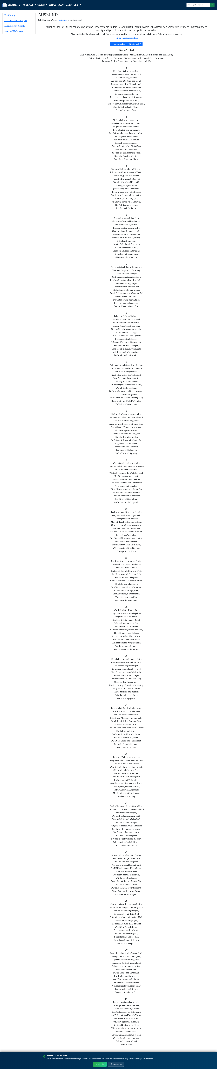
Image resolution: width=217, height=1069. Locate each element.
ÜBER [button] (77, 5)
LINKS (69, 5)
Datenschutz (117, 1064)
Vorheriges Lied (119, 44)
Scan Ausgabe (14, 26)
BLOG (61, 5)
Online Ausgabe (15, 20)
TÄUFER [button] (41, 5)
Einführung (9, 15)
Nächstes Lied (134, 44)
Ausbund (63, 20)
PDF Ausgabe (14, 31)
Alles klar (101, 1064)
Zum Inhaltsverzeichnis (127, 38)
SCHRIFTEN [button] (28, 5)
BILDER (52, 5)
